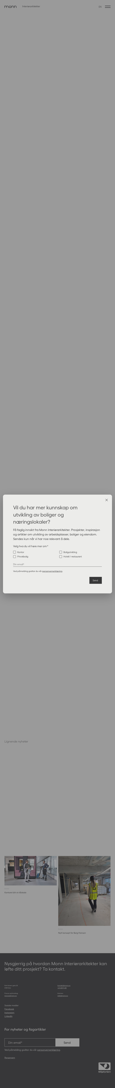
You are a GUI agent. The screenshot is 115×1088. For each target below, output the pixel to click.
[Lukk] (106, 500)
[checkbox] (57, 554)
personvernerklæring (52, 571)
